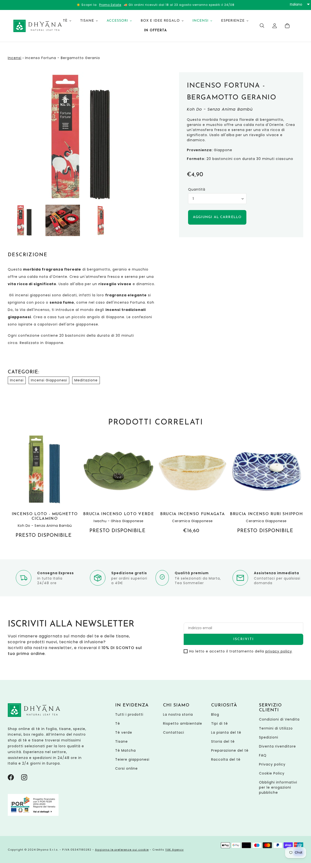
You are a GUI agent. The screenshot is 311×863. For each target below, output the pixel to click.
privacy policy (278, 651)
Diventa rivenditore (277, 746)
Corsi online (126, 768)
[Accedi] (274, 25)
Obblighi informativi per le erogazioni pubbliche (278, 787)
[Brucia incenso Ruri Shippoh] (266, 484)
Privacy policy (272, 764)
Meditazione (86, 380)
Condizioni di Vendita (279, 719)
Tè (117, 723)
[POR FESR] (33, 814)
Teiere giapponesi (132, 759)
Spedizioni (268, 737)
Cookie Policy (272, 773)
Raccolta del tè (226, 759)
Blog (215, 714)
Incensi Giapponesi (49, 380)
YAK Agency (174, 850)
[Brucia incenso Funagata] (192, 484)
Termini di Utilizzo (276, 728)
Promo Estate (110, 5)
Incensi (14, 57)
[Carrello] (287, 25)
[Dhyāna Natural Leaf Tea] (32, 26)
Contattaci (173, 732)
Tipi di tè (219, 723)
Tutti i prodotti (129, 714)
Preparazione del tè (230, 750)
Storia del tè (223, 741)
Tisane (121, 741)
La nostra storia (178, 714)
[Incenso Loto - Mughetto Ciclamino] (45, 486)
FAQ (263, 755)
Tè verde (123, 732)
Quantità (196, 189)
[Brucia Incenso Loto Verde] (119, 484)
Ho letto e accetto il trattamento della (240, 651)
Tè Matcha (125, 750)
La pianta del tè (226, 732)
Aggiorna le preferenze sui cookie (122, 850)
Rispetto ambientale (182, 723)
